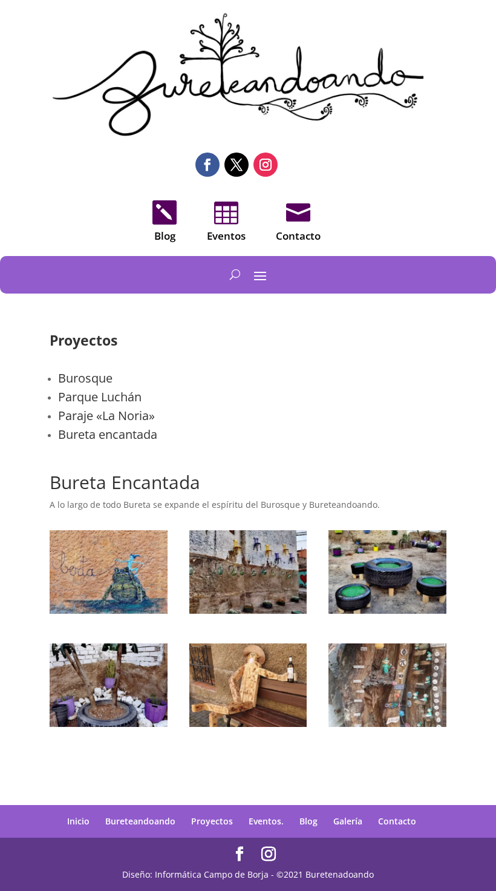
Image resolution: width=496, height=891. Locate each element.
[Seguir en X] (236, 165)
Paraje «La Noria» (106, 415)
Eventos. (266, 821)
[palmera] (109, 723)
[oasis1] (387, 610)
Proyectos (212, 821)
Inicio (78, 821)
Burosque (85, 378)
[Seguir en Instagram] (265, 165)
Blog (308, 821)
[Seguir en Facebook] (207, 165)
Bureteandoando (140, 821)
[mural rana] (109, 610)
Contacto (397, 821)
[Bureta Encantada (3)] (248, 723)
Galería (347, 821)
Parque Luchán (100, 397)
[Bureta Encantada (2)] (387, 723)
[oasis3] (248, 610)
